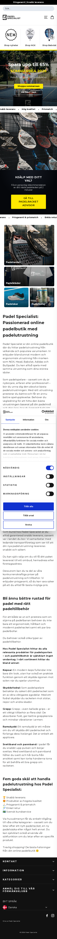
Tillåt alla (28, 506)
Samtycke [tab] (10, 419)
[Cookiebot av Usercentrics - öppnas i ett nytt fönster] (42, 412)
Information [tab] (28, 419)
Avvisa (28, 524)
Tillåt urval (28, 515)
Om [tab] (46, 419)
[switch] (50, 476)
